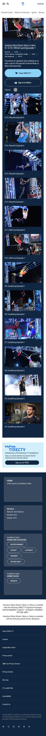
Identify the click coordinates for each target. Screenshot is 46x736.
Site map (5, 680)
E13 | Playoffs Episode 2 (14, 173)
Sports (34, 12)
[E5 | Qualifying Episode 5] (23, 385)
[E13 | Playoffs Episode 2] (23, 160)
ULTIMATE (29, 550)
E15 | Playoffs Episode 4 (14, 117)
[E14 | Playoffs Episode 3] (23, 132)
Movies (41, 12)
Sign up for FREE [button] (22, 462)
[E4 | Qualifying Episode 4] (23, 413)
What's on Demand (22, 12)
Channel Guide (7, 12)
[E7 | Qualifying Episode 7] (23, 328)
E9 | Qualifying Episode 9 (15, 286)
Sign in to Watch (24, 82)
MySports (13, 581)
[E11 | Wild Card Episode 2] (23, 216)
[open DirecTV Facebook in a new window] (8, 727)
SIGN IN (40, 4)
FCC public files (7, 688)
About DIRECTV (7, 631)
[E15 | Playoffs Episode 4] (23, 104)
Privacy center (7, 655)
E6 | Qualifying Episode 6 (15, 370)
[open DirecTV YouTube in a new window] (24, 727)
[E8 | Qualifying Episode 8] (23, 300)
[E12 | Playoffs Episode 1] (23, 188)
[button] (3, 3)
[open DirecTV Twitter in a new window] (14, 727)
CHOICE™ (13, 550)
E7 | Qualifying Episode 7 (15, 342)
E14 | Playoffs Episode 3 (14, 145)
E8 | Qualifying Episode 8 (15, 314)
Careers (5, 639)
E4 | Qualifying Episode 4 (15, 426)
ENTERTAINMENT (16, 544)
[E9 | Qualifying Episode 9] (23, 272)
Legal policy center (8, 647)
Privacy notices (7, 672)
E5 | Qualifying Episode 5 (15, 398)
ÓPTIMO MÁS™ (15, 561)
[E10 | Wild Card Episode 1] (23, 244)
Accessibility (6, 696)
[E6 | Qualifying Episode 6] (23, 356)
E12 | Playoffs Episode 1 (14, 202)
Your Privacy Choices (12, 664)
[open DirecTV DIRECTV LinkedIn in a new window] (3, 727)
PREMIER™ (14, 556)
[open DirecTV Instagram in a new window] (19, 727)
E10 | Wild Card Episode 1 (15, 258)
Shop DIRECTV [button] (25, 73)
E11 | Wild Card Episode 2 (15, 230)
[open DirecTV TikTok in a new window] (29, 727)
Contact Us (6, 704)
